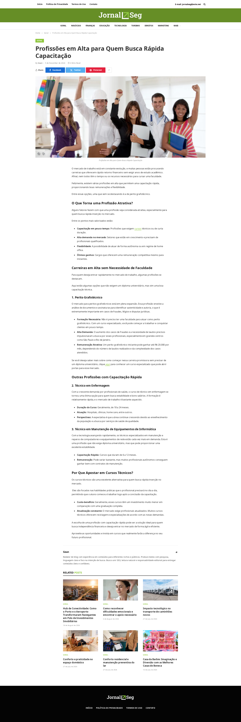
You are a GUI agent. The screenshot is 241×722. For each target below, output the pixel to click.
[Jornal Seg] (120, 16)
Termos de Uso (79, 4)
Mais (176, 25)
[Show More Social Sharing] (109, 70)
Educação (104, 25)
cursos (137, 228)
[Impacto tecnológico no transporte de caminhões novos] (160, 590)
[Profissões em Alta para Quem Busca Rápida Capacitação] (120, 117)
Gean (40, 63)
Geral (63, 25)
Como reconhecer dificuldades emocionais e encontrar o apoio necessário (120, 611)
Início (40, 4)
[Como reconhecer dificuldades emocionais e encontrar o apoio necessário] (120, 590)
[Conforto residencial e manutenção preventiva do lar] (120, 640)
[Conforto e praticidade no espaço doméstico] (80, 640)
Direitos (149, 25)
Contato (93, 4)
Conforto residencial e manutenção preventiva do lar (118, 662)
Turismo (135, 25)
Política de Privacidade (57, 4)
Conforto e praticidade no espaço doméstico (78, 661)
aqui (107, 364)
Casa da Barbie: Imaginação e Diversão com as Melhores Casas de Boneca (160, 662)
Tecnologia (120, 25)
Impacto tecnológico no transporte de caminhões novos (157, 611)
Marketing (163, 25)
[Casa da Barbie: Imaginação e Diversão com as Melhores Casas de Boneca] (160, 640)
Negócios (76, 25)
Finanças (90, 25)
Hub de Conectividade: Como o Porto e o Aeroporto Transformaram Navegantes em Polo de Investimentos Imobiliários (80, 615)
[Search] (204, 4)
